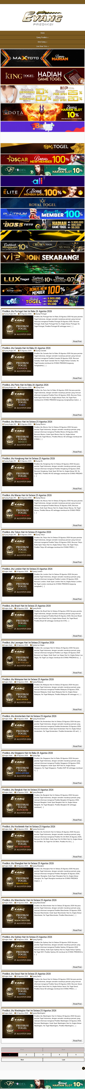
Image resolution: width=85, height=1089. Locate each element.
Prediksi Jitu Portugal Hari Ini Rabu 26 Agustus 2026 (27, 311)
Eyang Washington (38, 1013)
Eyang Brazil (36, 608)
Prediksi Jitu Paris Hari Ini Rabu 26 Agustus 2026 (25, 384)
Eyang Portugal (41, 314)
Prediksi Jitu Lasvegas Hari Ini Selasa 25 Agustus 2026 (28, 642)
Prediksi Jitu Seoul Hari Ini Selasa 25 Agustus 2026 (26, 973)
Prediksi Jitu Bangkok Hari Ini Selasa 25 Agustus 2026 (28, 789)
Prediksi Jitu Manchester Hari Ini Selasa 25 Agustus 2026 (29, 900)
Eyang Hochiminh (38, 829)
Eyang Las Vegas (38, 645)
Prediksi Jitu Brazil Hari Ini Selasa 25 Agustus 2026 (26, 605)
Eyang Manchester (38, 903)
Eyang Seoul (36, 976)
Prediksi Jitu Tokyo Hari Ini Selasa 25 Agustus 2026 (26, 532)
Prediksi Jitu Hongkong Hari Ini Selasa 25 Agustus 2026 (28, 458)
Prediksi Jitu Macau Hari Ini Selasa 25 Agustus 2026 (27, 495)
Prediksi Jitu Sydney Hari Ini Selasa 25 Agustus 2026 (27, 937)
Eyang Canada (41, 350)
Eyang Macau (40, 498)
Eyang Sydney (37, 939)
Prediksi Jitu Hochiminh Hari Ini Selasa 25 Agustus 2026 (28, 826)
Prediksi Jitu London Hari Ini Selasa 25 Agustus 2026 (27, 568)
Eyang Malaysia (37, 682)
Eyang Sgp (36, 755)
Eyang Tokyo (40, 534)
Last (63, 1060)
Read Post (77, 341)
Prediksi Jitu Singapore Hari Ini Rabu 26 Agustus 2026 (27, 753)
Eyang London (37, 571)
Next (22, 1060)
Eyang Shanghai (38, 866)
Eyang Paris (40, 387)
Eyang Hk (39, 461)
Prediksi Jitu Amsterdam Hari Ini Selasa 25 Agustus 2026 (29, 716)
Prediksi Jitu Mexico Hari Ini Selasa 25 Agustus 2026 (27, 421)
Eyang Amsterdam (38, 719)
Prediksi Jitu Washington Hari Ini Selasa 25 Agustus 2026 (29, 1010)
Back (63, 1050)
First (22, 1050)
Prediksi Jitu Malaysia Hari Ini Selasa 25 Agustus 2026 (28, 679)
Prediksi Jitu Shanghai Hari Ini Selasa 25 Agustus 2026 (28, 863)
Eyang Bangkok (37, 792)
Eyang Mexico (41, 424)
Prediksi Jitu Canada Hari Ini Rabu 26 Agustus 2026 (26, 348)
